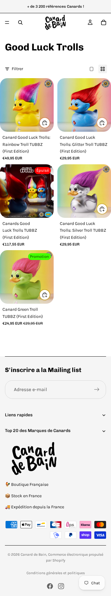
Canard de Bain (33, 554)
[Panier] (103, 22)
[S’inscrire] (96, 389)
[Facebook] (50, 586)
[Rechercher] (20, 22)
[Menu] (7, 22)
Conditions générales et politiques (56, 573)
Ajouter (107, 122)
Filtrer (17, 68)
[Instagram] (61, 586)
